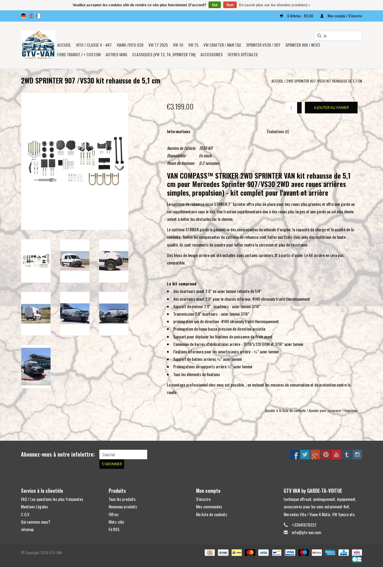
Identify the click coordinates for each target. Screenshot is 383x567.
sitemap (27, 529)
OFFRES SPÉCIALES (243, 54)
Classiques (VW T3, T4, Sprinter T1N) (163, 54)
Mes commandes (209, 506)
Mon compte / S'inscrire (344, 15)
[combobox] (338, 35)
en (31, 15)
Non (230, 5)
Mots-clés (116, 522)
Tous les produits (122, 499)
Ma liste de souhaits (211, 514)
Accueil (64, 45)
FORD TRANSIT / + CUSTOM (79, 54)
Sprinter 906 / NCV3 (302, 45)
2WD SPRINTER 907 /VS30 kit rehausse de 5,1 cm (324, 80)
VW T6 (178, 45)
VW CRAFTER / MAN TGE (222, 45)
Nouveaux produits (123, 506)
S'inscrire (203, 499)
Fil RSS (114, 529)
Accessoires (211, 54)
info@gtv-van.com (306, 532)
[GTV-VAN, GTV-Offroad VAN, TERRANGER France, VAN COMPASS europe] (38, 45)
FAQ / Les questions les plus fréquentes (52, 499)
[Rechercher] (317, 36)
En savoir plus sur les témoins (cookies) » (274, 5)
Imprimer (351, 410)
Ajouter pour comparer (325, 410)
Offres (113, 514)
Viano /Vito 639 (130, 45)
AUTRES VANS (116, 54)
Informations (178, 131)
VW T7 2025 (158, 45)
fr (39, 15)
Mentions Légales (34, 506)
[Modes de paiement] (209, 552)
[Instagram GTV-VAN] (357, 454)
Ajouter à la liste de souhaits (285, 410)
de (23, 15)
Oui (215, 5)
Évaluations (278, 131)
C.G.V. (25, 514)
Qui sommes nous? (35, 522)
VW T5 (193, 45)
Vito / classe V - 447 (94, 45)
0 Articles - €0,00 (300, 15)
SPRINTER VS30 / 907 (263, 45)
